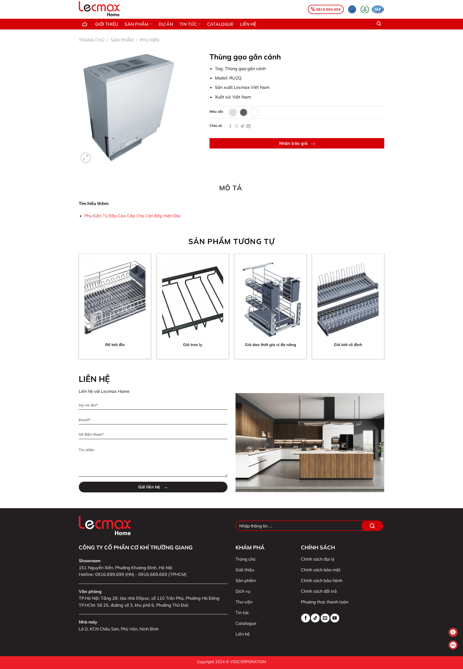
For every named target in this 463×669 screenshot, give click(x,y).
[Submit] (372, 525)
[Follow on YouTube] (334, 618)
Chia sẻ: (216, 126)
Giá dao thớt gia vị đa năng (270, 344)
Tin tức (188, 24)
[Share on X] (237, 126)
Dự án (166, 24)
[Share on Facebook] (231, 126)
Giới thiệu (106, 24)
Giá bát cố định (348, 344)
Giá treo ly (192, 344)
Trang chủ (85, 24)
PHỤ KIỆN (149, 40)
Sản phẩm (122, 40)
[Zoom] (86, 158)
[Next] (384, 308)
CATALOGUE (220, 24)
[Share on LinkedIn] (249, 126)
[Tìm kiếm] (379, 23)
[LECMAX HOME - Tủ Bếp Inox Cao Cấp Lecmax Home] (105, 9)
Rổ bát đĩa (115, 344)
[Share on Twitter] (243, 126)
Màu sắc (216, 111)
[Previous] (79, 308)
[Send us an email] (325, 618)
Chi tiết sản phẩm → (115, 358)
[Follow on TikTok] (315, 618)
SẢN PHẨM (137, 24)
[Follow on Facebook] (305, 618)
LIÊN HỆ (248, 24)
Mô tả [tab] (230, 188)
